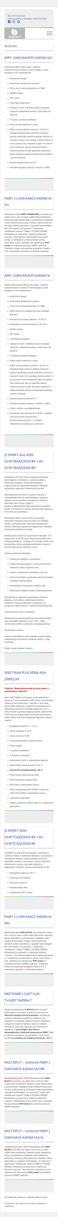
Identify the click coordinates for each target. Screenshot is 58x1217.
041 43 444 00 (18, 16)
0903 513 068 (39, 18)
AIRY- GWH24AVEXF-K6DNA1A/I (28, 58)
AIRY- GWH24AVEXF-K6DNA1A (27, 275)
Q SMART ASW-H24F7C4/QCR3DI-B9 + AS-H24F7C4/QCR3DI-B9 (24, 837)
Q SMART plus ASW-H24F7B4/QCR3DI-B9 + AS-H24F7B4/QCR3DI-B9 (24, 461)
